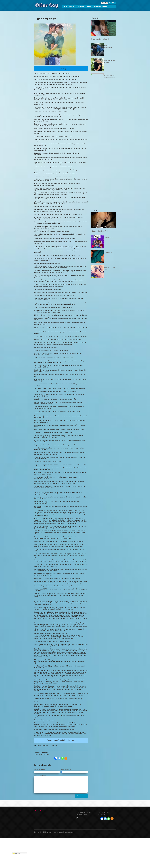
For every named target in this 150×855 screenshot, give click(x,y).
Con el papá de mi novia (100, 39)
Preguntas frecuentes (40, 810)
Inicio (65, 6)
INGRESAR (105, 2)
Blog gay (89, 6)
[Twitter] (59, 758)
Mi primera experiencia (42, 754)
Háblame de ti (108, 237)
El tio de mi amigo (45, 19)
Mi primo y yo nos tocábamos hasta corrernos (109, 78)
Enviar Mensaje (81, 796)
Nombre (39, 769)
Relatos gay (81, 6)
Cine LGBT (72, 6)
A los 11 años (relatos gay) (66, 740)
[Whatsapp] (62, 758)
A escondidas (108, 253)
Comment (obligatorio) (40, 775)
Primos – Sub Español (99, 231)
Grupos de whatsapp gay (100, 6)
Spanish (17, 853)
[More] (65, 758)
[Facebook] (55, 758)
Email (66, 769)
